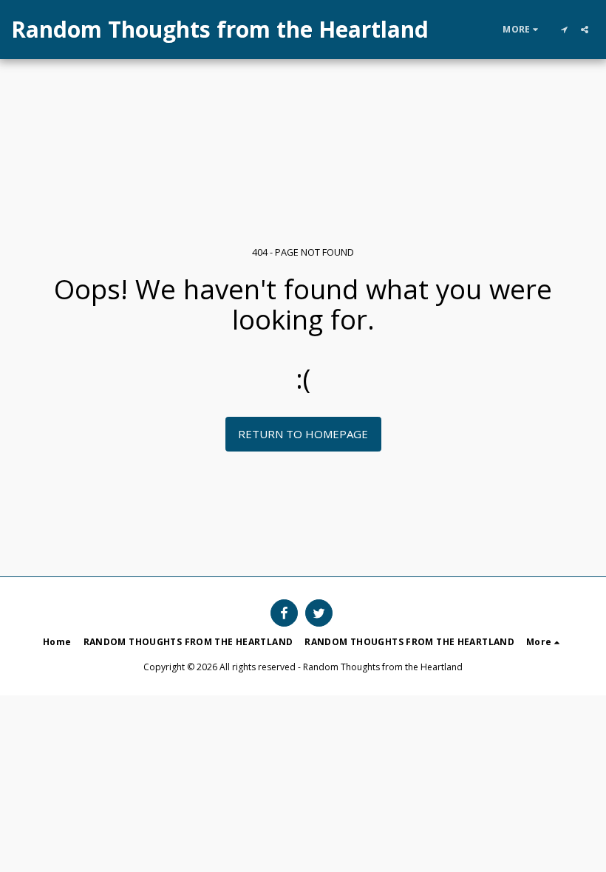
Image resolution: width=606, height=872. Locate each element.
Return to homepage (303, 433)
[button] (563, 29)
